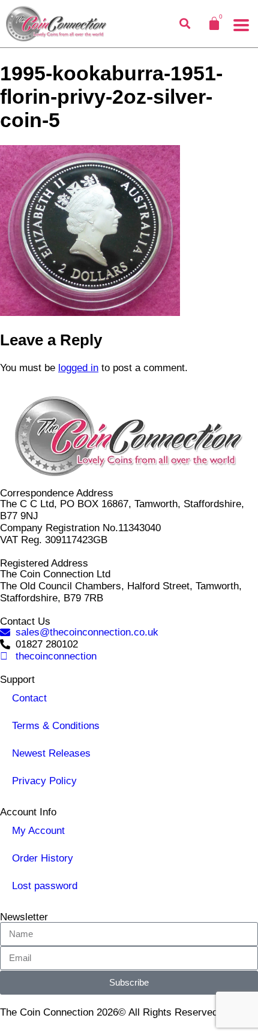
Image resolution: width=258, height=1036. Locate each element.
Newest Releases (51, 753)
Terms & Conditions (56, 725)
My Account (38, 830)
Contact (29, 698)
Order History (42, 858)
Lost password (44, 886)
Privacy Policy (44, 781)
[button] (241, 25)
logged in (78, 368)
